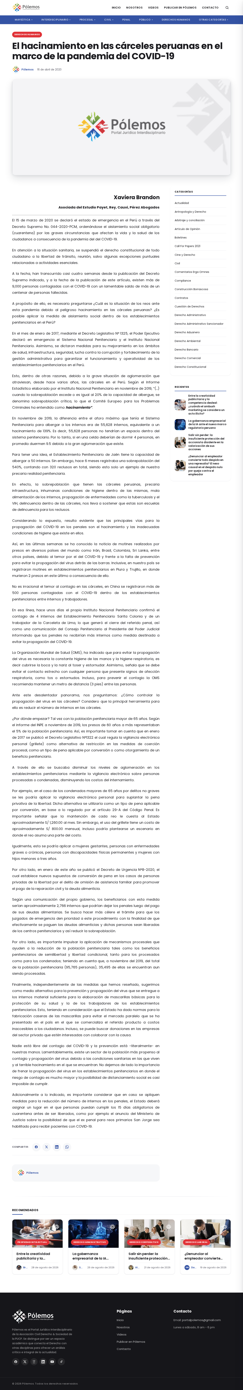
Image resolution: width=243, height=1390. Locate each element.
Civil (108, 19)
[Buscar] (227, 7)
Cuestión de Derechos (189, 306)
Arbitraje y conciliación (190, 220)
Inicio (116, 7)
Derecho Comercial (188, 358)
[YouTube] (52, 1361)
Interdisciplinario (56, 19)
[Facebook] (15, 1361)
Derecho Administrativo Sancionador (199, 324)
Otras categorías (213, 19)
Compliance (183, 281)
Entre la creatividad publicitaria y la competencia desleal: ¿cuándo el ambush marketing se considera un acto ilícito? (206, 404)
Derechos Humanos (176, 19)
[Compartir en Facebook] (36, 1147)
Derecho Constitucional (190, 367)
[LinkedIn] (43, 1361)
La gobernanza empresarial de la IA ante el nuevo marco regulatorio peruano (207, 424)
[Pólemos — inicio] (25, 8)
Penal (126, 19)
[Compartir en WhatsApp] (67, 1147)
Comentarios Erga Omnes (192, 272)
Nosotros (134, 7)
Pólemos (27, 69)
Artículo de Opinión (187, 229)
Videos (153, 7)
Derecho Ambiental (187, 341)
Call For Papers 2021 (187, 246)
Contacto (210, 7)
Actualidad (182, 203)
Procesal (87, 19)
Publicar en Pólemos (180, 7)
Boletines (181, 237)
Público (146, 19)
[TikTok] (61, 1361)
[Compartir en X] (46, 1147)
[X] (24, 1361)
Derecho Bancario (186, 349)
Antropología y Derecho (190, 212)
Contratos (181, 298)
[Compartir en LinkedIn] (57, 1147)
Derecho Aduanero (187, 332)
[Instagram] (34, 1361)
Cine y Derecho (185, 255)
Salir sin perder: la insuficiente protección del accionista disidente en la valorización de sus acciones (206, 442)
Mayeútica (23, 19)
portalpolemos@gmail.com (201, 1320)
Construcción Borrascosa (191, 289)
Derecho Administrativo (190, 315)
